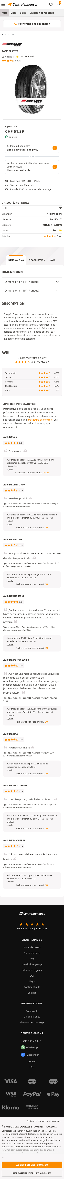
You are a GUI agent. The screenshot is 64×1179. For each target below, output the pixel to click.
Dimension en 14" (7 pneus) (22, 282)
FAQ (32, 1067)
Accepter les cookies (32, 1165)
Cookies (32, 992)
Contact (32, 1061)
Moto (14, 12)
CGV (32, 975)
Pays (32, 981)
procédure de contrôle (40, 419)
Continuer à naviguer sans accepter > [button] (44, 1121)
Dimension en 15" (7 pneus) (22, 290)
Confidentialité (32, 987)
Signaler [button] (10, 469)
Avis (53, 260)
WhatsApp (32, 1047)
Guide (23, 12)
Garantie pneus (32, 947)
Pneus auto (32, 1011)
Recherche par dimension (33, 23)
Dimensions (16, 260)
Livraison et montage (42, 12)
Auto (4, 12)
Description (37, 260)
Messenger (32, 1054)
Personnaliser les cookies (32, 1173)
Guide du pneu (32, 953)
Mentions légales (32, 970)
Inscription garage (32, 964)
